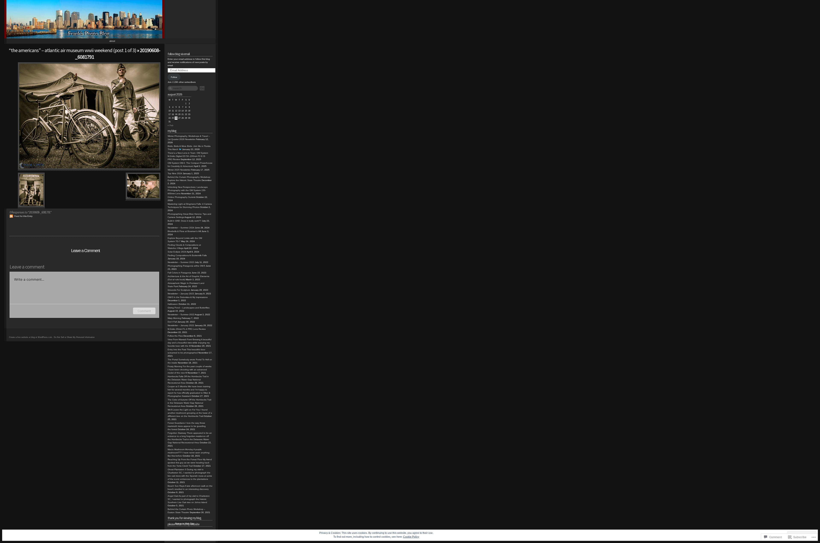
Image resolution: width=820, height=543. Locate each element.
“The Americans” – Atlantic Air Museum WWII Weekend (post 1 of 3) (72, 50)
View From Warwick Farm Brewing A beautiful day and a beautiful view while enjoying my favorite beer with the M (189, 342)
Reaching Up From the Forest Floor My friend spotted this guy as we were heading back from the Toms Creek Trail (190, 462)
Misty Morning (174, 318)
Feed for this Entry (23, 216)
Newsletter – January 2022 (181, 325)
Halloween (173, 304)
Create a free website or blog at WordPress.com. (31, 337)
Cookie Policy (411, 536)
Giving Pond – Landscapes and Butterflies (188, 308)
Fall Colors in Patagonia (179, 273)
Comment (144, 311)
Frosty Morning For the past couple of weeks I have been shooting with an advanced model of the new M (189, 369)
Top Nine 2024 (175, 173)
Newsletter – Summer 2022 (181, 314)
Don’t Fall (172, 322)
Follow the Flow (175, 336)
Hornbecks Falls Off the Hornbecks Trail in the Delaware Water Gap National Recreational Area (188, 379)
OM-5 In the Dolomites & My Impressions (188, 297)
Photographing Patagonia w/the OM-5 (186, 266)
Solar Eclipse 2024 (177, 252)
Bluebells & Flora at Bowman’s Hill (184, 231)
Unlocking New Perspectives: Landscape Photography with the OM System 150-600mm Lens (188, 190)
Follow (174, 77)
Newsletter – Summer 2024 (181, 227)
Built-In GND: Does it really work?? (184, 221)
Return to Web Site (184, 523)
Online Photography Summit (181, 197)
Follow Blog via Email (179, 54)
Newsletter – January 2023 (181, 293)
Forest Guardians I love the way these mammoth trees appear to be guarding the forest (187, 426)
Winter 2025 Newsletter (179, 170)
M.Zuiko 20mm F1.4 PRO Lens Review (187, 329)
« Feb (170, 125)
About (112, 41)
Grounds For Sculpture (179, 290)
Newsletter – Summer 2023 (181, 262)
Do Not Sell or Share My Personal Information (74, 337)
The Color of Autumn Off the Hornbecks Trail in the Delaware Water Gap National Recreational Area (189, 402)
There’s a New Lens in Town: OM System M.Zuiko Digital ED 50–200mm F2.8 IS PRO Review (188, 156)
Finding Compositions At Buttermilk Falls (187, 255)
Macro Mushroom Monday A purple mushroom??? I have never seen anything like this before (188, 452)
